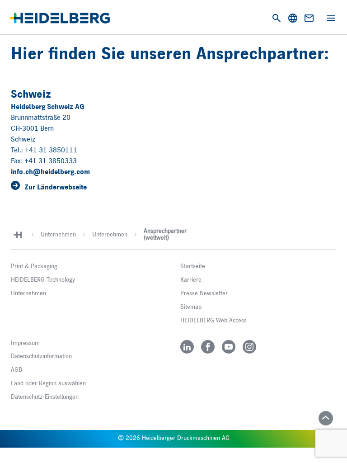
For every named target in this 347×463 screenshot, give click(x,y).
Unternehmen (58, 235)
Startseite (192, 266)
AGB (16, 370)
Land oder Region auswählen (48, 383)
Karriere (191, 280)
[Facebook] (208, 347)
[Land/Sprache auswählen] (292, 18)
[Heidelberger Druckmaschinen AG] (60, 18)
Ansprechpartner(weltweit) (165, 234)
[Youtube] (228, 347)
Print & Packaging (34, 266)
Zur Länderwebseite (55, 187)
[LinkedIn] (187, 347)
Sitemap (191, 307)
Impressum (25, 343)
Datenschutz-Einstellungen (45, 397)
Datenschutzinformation (41, 356)
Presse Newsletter (204, 293)
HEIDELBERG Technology (43, 280)
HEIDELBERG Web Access (213, 320)
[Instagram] (249, 347)
